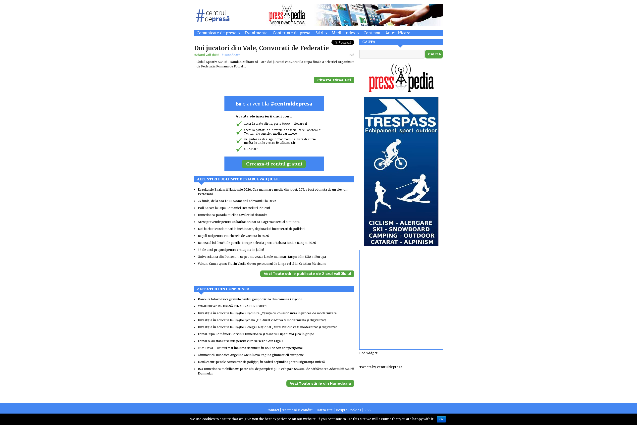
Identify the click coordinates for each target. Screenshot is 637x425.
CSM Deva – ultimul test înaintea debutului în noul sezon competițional (250, 348)
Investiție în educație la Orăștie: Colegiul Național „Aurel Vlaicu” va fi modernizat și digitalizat (267, 327)
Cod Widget (368, 353)
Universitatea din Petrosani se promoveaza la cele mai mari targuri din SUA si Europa (262, 257)
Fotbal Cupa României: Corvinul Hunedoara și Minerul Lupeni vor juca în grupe (256, 334)
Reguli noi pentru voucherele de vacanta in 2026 (233, 236)
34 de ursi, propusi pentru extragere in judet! (231, 250)
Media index (344, 33)
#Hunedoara (230, 55)
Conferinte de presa (291, 33)
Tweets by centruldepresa (380, 367)
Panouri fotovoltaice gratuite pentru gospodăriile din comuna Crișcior (250, 299)
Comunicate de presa (217, 33)
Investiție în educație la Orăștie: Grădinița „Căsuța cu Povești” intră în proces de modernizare (267, 313)
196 (351, 55)
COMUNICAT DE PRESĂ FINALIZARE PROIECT (232, 306)
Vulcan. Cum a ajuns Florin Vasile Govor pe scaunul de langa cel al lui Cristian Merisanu (262, 264)
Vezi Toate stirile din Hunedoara (320, 383)
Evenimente (256, 33)
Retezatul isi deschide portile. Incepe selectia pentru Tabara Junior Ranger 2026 (257, 243)
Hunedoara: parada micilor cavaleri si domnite (232, 215)
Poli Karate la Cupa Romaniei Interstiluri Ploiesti (234, 208)
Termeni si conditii (298, 410)
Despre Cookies (348, 410)
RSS (367, 410)
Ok (441, 419)
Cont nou (372, 33)
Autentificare (397, 33)
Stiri (320, 33)
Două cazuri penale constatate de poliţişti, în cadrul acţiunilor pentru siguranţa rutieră (261, 362)
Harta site (325, 410)
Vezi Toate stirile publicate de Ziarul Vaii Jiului (307, 273)
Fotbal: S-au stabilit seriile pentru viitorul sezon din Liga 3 (240, 341)
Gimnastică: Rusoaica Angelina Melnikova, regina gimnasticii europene (251, 355)
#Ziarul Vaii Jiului (207, 55)
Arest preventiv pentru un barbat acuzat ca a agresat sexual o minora (249, 222)
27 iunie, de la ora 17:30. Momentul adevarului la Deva (237, 201)
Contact (272, 410)
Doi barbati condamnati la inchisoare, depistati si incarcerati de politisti (251, 229)
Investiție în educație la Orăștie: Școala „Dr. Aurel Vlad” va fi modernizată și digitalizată (262, 320)
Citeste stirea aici (334, 80)
